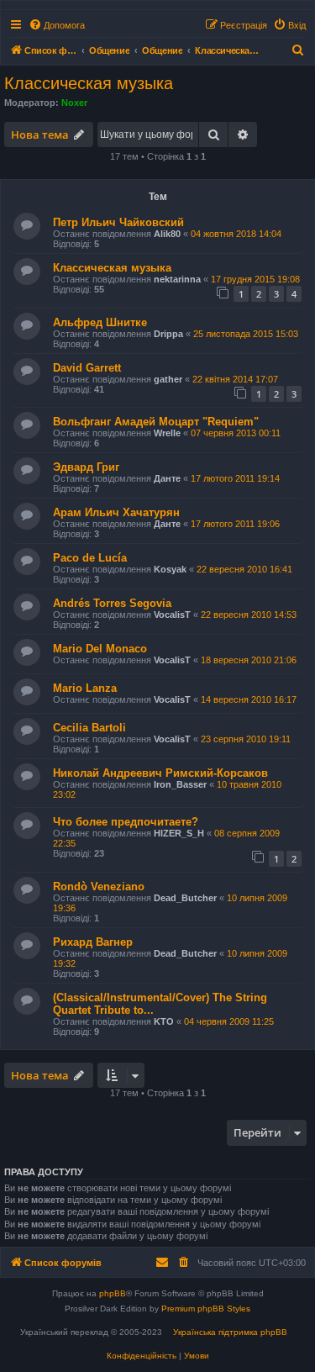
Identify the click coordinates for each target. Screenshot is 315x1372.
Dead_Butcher (185, 898)
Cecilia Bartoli (89, 727)
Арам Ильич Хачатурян (116, 512)
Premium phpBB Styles (205, 1308)
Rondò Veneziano (98, 886)
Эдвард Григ (86, 467)
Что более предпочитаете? (125, 821)
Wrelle (167, 433)
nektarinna (177, 279)
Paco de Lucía (90, 557)
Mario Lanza (85, 688)
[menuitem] (57, 25)
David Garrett (87, 367)
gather (168, 379)
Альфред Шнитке (100, 322)
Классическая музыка (88, 83)
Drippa (168, 334)
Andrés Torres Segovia (112, 603)
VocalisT (172, 614)
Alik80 (167, 234)
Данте (167, 478)
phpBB (112, 1293)
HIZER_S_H (179, 833)
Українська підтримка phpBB (230, 1332)
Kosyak (170, 569)
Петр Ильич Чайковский (118, 222)
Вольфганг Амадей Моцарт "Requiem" (156, 421)
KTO (164, 1021)
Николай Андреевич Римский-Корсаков (160, 773)
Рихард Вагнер (93, 942)
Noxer (74, 103)
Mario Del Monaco (100, 648)
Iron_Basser (180, 784)
